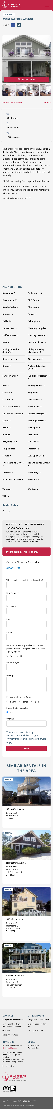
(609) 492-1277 (8, 1030)
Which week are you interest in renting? (24, 580)
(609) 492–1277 (29, 1101)
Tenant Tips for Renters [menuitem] (12, 1052)
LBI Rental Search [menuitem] (9, 1048)
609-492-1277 (13, 568)
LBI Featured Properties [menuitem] (12, 1045)
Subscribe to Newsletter (17, 708)
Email (10, 619)
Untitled (10, 718)
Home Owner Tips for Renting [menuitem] (11, 1055)
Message (10, 675)
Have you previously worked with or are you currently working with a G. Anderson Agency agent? (25, 648)
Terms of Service (36, 738)
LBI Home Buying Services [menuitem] (13, 1059)
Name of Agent (13, 662)
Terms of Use (33, 1048)
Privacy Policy (14, 738)
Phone (10, 632)
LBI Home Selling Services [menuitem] (13, 1061)
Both (37, 701)
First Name (12, 593)
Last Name (12, 606)
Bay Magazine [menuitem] (8, 1066)
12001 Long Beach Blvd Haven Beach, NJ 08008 (11, 1025)
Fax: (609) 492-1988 (10, 1035)
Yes (11, 656)
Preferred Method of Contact (19, 697)
